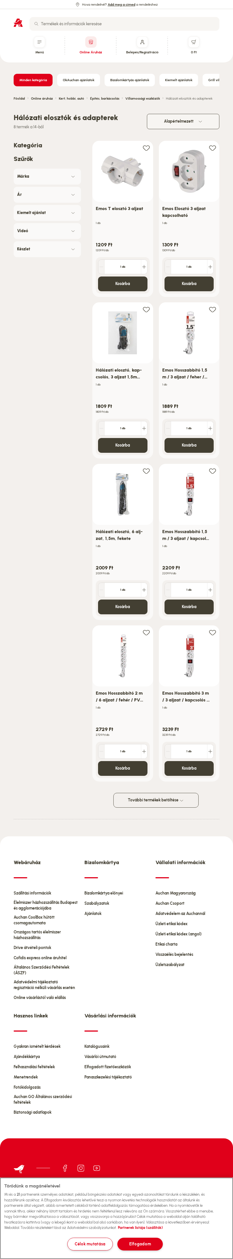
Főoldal (19, 98)
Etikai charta (166, 944)
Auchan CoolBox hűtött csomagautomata (34, 920)
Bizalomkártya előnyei (103, 893)
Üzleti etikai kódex (171, 923)
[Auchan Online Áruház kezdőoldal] (18, 22)
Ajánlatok (92, 913)
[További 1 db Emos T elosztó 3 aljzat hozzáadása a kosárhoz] (144, 267)
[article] (122, 219)
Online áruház (42, 98)
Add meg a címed (121, 5)
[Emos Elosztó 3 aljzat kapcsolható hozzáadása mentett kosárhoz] (212, 147)
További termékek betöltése (153, 800)
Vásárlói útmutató (100, 1056)
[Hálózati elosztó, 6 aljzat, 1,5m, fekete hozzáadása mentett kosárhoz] (146, 470)
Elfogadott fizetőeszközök (107, 1067)
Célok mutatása (90, 1244)
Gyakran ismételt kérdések (37, 1046)
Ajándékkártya (27, 1056)
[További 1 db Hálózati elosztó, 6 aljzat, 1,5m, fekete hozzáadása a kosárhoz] (144, 590)
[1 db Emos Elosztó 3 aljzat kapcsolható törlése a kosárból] (168, 267)
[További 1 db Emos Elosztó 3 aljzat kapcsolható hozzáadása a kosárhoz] (210, 267)
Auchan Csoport (169, 903)
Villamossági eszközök (142, 98)
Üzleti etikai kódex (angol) (178, 934)
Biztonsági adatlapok (32, 1112)
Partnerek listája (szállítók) (140, 1228)
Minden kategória (33, 80)
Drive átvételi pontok (32, 947)
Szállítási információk (32, 893)
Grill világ (215, 80)
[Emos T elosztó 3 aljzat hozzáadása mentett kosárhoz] (146, 147)
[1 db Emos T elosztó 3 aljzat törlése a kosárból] (101, 267)
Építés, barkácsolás (104, 98)
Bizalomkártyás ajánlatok (129, 80)
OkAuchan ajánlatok (78, 80)
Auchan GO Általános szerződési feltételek (43, 1099)
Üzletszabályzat (169, 964)
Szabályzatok (96, 903)
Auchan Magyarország (175, 893)
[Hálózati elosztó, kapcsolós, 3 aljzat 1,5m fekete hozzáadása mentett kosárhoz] (146, 309)
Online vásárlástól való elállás (40, 997)
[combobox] (124, 24)
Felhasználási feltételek (34, 1067)
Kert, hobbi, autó (71, 98)
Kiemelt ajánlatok (178, 80)
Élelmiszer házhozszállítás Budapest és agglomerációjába (46, 905)
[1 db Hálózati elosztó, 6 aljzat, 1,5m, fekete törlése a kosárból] (101, 590)
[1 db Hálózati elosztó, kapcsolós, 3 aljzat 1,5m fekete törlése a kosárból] (101, 428)
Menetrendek (26, 1077)
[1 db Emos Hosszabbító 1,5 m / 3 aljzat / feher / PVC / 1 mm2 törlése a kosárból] (168, 428)
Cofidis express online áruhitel (40, 958)
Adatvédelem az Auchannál (180, 913)
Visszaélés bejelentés (174, 954)
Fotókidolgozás (27, 1087)
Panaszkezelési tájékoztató (108, 1077)
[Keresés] (36, 23)
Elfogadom (140, 1244)
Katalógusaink (96, 1046)
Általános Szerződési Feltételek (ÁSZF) (41, 970)
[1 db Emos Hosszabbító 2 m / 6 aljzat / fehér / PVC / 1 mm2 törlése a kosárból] (101, 751)
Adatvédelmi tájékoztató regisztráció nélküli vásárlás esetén (44, 985)
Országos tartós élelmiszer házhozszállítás (37, 935)
